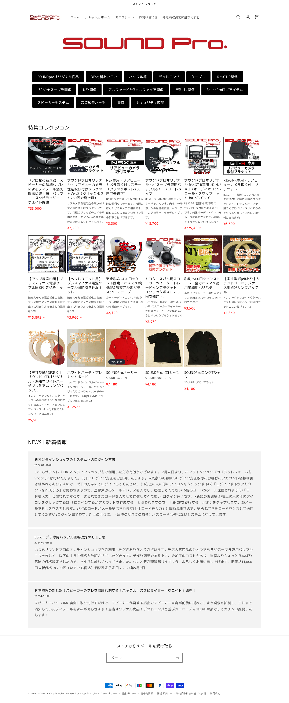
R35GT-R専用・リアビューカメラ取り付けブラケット (241, 184)
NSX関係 (89, 89)
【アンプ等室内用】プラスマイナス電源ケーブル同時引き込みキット (45, 285)
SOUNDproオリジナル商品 (58, 76)
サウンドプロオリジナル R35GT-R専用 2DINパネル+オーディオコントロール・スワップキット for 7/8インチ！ (203, 189)
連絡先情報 (147, 693)
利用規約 (215, 693)
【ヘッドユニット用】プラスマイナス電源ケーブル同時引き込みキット (84, 285)
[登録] (177, 658)
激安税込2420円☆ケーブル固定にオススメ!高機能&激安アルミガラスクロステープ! (124, 285)
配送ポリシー (164, 693)
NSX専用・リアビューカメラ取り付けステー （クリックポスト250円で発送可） (123, 186)
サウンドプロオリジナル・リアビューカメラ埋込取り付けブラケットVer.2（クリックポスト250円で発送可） (85, 189)
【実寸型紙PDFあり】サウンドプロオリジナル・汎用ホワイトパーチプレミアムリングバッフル (45, 381)
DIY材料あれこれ (104, 76)
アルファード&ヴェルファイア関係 (136, 89)
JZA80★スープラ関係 (54, 89)
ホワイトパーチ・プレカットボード (84, 374)
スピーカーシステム (53, 102)
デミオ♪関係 (185, 89)
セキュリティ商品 (150, 102)
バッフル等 (138, 76)
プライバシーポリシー (105, 693)
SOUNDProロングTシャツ (202, 374)
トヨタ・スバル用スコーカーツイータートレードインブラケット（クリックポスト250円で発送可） (162, 287)
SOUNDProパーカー (121, 372)
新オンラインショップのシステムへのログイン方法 (74, 459)
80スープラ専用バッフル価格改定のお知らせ (69, 537)
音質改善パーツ (93, 102)
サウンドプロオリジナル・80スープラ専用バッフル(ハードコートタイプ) (163, 186)
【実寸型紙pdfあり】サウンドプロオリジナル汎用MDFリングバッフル (241, 285)
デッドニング (169, 76)
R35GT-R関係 (227, 76)
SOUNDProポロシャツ (162, 372)
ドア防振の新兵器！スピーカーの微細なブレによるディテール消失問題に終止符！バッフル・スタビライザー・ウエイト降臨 (45, 191)
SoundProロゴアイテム (224, 89)
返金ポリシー (129, 693)
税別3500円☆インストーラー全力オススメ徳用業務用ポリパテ (202, 282)
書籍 (120, 102)
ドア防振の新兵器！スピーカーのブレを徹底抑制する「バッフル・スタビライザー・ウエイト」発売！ (115, 590)
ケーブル (198, 76)
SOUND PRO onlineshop (51, 693)
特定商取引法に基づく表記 (191, 693)
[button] (124, 17)
